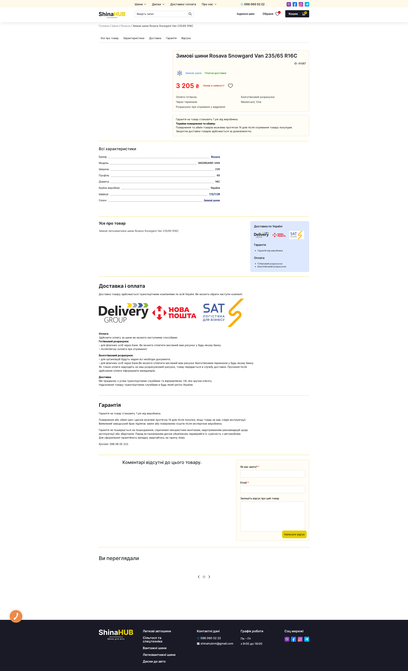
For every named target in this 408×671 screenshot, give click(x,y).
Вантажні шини (155, 648)
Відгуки (186, 38)
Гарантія (171, 38)
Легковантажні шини (159, 654)
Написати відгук (294, 534)
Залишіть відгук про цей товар (259, 498)
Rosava (125, 25)
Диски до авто (154, 661)
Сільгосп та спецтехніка (152, 639)
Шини (139, 4)
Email (244, 482)
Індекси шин (246, 13)
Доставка (155, 38)
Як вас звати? (249, 466)
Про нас (207, 4)
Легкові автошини (157, 631)
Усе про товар (110, 38)
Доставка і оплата (183, 4)
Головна (104, 25)
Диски (156, 4)
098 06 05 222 (119, 444)
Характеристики (133, 38)
